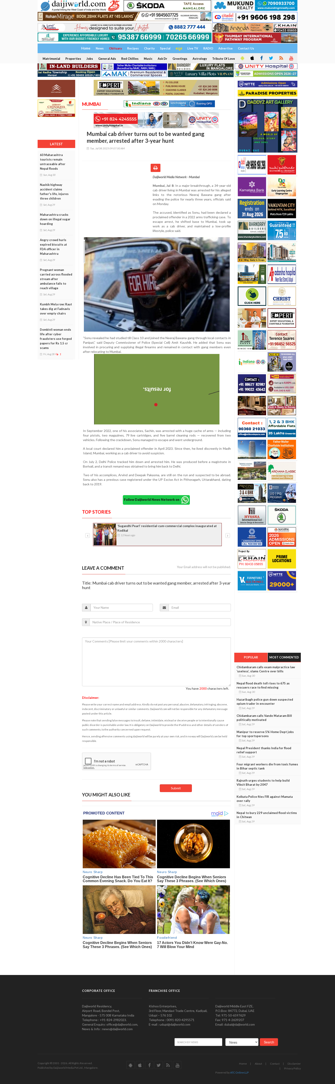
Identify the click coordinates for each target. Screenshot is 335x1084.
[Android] (242, 58)
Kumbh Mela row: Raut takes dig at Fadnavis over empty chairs (56, 308)
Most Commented (284, 657)
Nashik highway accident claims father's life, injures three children (54, 191)
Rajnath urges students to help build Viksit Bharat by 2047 (263, 782)
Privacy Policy (292, 1068)
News (100, 48)
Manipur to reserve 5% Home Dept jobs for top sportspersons (265, 734)
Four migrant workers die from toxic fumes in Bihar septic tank (267, 766)
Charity (149, 48)
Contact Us (246, 48)
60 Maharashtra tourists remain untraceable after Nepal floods (52, 161)
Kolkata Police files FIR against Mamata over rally (265, 799)
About (258, 1063)
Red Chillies (130, 58)
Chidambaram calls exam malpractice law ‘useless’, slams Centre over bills (266, 669)
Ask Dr (162, 58)
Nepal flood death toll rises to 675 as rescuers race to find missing (263, 685)
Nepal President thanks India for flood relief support (264, 750)
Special (165, 48)
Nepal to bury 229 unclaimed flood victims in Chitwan (267, 815)
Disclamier (294, 1063)
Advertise (225, 48)
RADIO (208, 48)
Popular (251, 657)
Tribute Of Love (223, 58)
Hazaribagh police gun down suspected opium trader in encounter (265, 701)
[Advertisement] (117, 204)
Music (148, 58)
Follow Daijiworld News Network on (152, 500)
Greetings (180, 58)
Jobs (89, 58)
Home (243, 1063)
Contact (275, 1063)
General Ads (107, 58)
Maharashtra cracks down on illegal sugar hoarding (55, 219)
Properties (73, 58)
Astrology (200, 58)
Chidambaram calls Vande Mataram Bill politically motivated (264, 718)
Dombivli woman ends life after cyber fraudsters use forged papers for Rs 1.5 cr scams (56, 339)
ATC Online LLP (239, 1072)
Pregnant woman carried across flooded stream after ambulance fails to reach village (56, 279)
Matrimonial (51, 58)
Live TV (192, 48)
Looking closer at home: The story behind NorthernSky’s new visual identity (165, 528)
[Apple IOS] (252, 58)
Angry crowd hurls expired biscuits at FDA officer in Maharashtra (53, 246)
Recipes (133, 48)
